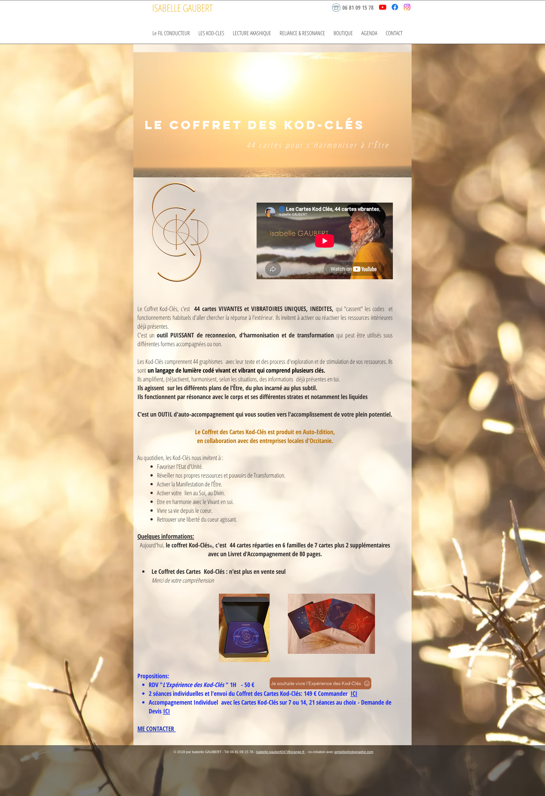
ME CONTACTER (156, 728)
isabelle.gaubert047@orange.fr (280, 752)
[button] (211, 33)
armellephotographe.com (353, 752)
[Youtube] (382, 7)
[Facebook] (395, 7)
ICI (354, 693)
